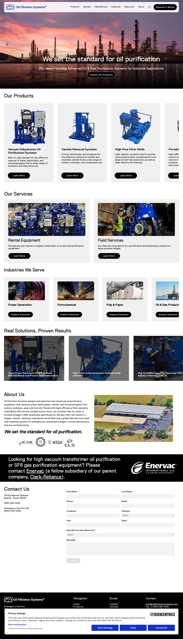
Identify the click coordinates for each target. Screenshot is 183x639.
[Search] (150, 7)
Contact (151, 598)
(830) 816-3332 (12, 503)
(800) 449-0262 (12, 511)
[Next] (175, 44)
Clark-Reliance (45, 476)
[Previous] (7, 44)
